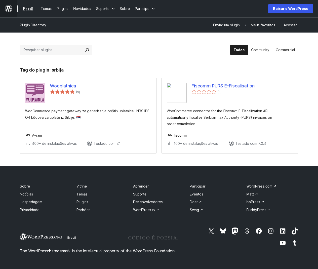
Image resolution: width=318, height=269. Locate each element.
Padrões (83, 210)
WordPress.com (261, 186)
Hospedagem (31, 202)
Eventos (196, 194)
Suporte (140, 194)
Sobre (25, 186)
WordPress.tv (146, 210)
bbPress (255, 202)
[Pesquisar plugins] (87, 50)
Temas (82, 194)
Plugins (82, 202)
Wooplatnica (63, 85)
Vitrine (82, 186)
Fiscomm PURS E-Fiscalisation (223, 85)
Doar (196, 202)
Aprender (141, 186)
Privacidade (30, 210)
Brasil (71, 237)
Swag (196, 210)
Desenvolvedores (148, 202)
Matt (252, 194)
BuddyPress (258, 210)
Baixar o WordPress (290, 8)
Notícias (26, 194)
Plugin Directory (33, 25)
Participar (197, 186)
